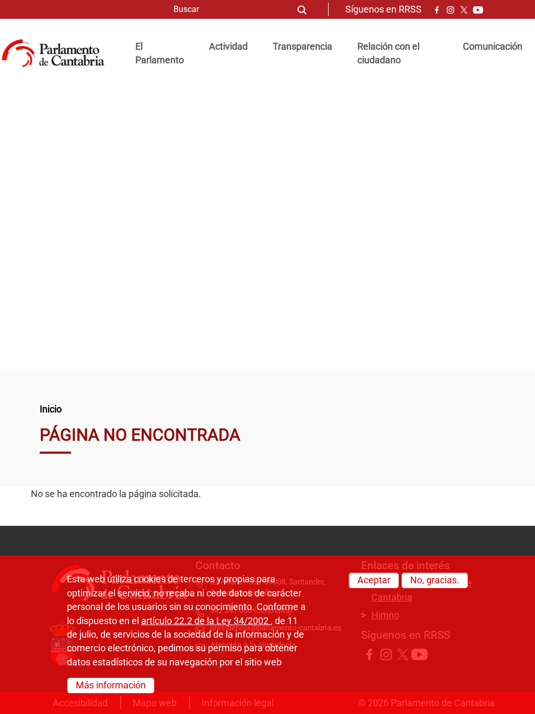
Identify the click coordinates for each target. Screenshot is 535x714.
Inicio (51, 409)
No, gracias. (434, 580)
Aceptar (373, 580)
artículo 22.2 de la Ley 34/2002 (206, 621)
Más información (111, 685)
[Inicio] (57, 53)
